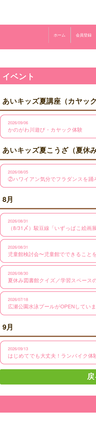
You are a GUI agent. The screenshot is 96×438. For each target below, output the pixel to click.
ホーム (59, 35)
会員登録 (84, 35)
